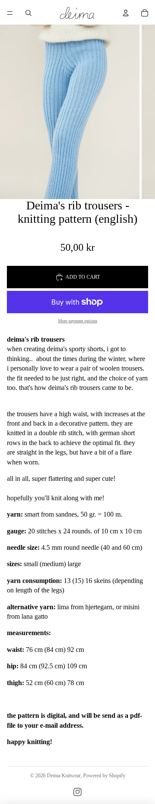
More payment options (77, 320)
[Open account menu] (125, 12)
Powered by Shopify (104, 776)
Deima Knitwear (64, 776)
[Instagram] (77, 792)
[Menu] (10, 13)
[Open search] (28, 12)
